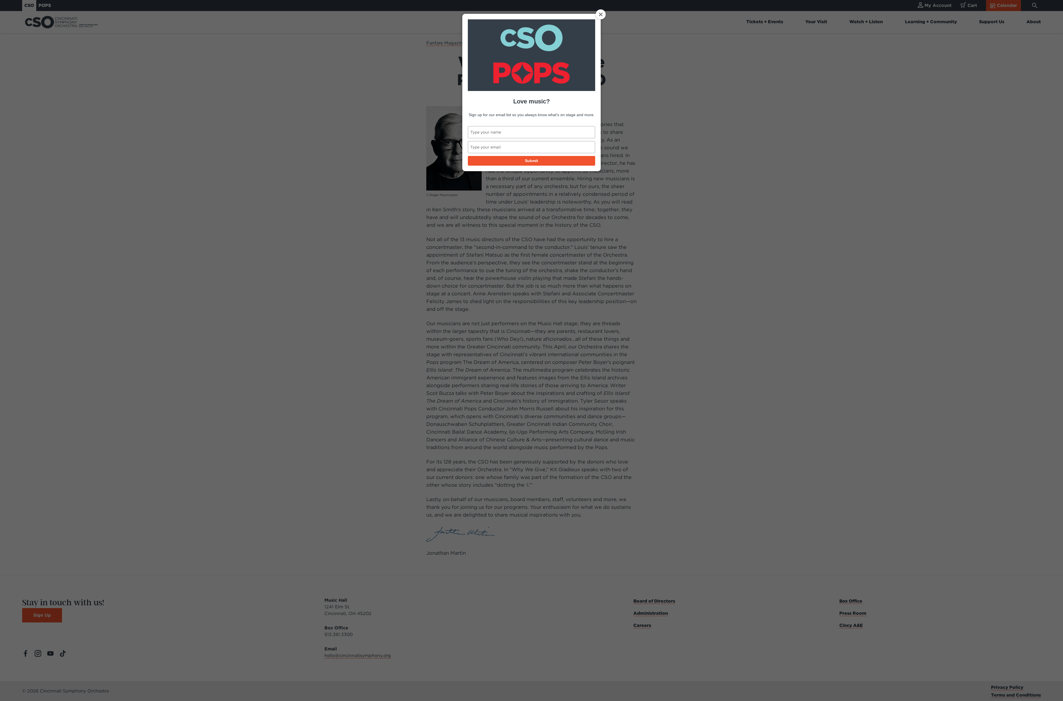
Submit (531, 160)
